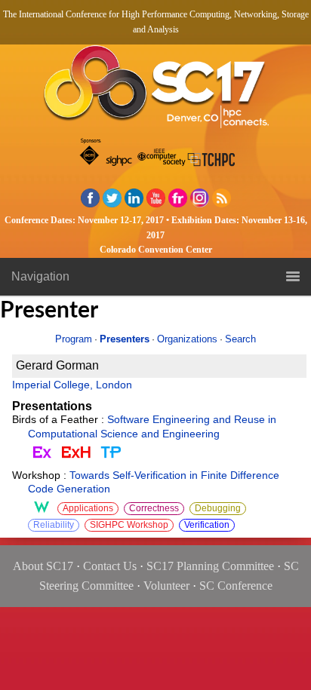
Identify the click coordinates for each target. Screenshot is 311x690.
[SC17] (155, 90)
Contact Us (110, 566)
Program (73, 339)
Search (240, 339)
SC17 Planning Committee (210, 566)
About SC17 (43, 566)
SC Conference (236, 585)
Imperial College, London (72, 385)
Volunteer (166, 585)
